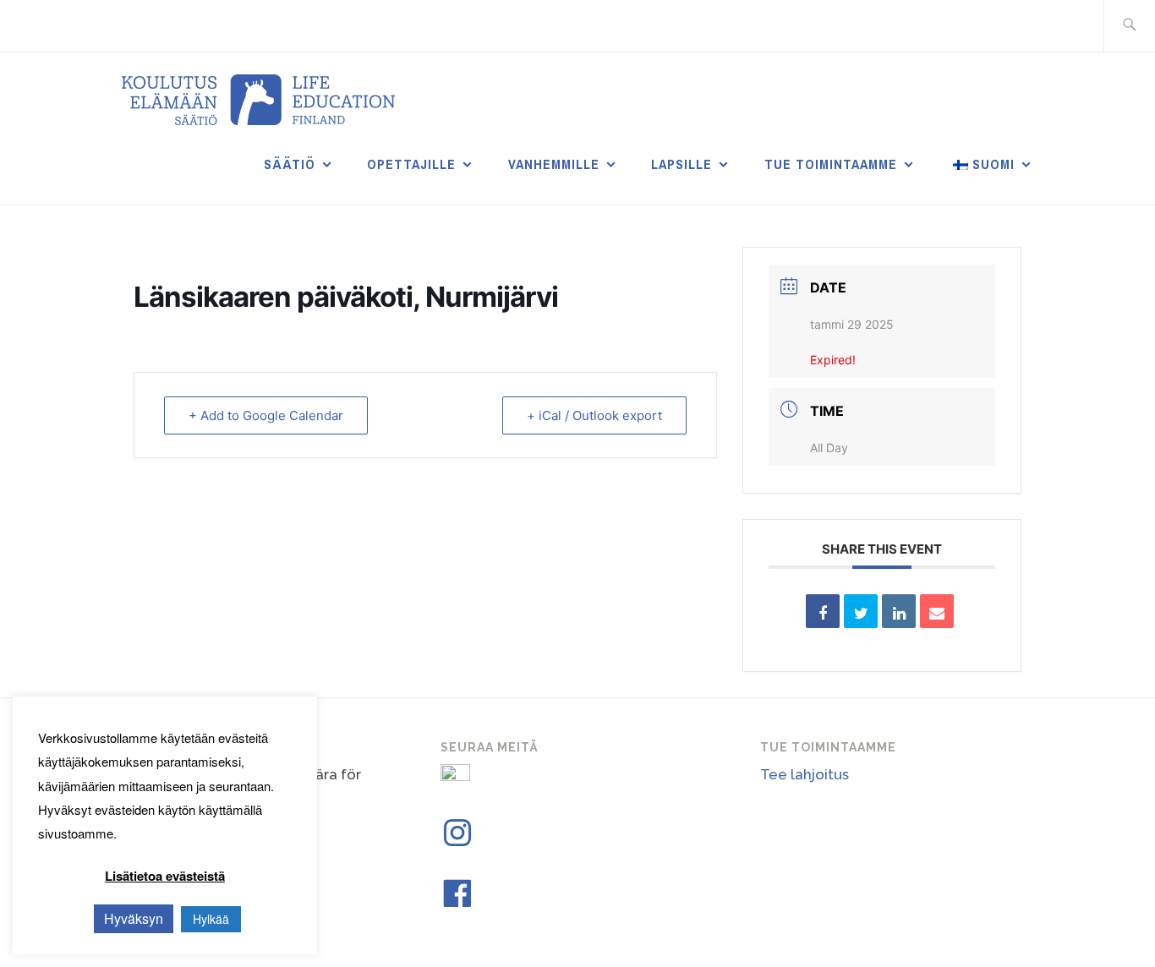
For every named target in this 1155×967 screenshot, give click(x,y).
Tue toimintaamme (830, 164)
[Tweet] (861, 611)
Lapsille (681, 164)
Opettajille (411, 164)
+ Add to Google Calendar (266, 415)
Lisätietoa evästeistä (165, 875)
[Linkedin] (899, 611)
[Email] (937, 611)
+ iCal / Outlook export (594, 415)
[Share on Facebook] (823, 611)
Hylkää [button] (211, 918)
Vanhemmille (553, 164)
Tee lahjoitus (804, 774)
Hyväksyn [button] (133, 918)
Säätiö (289, 164)
